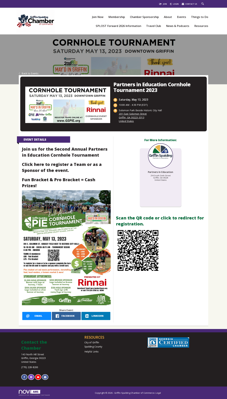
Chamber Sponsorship (144, 17)
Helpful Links (91, 351)
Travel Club (153, 26)
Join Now (97, 17)
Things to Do (199, 17)
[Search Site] (203, 4)
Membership (116, 17)
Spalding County (93, 346)
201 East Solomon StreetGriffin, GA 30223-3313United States (133, 117)
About (168, 17)
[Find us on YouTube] (38, 377)
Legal (158, 393)
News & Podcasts (177, 26)
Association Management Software (34, 395)
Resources (201, 26)
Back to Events (30, 73)
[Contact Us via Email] (45, 377)
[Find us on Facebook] (24, 377)
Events (181, 17)
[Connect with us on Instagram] (31, 377)
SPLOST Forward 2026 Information (118, 26)
